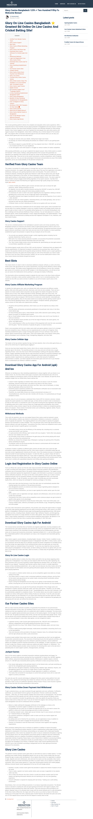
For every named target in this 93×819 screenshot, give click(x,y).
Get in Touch (81, 3)
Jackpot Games (14, 70)
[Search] (85, 10)
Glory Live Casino (14, 75)
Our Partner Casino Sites (16, 68)
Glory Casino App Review (17, 119)
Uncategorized (10, 799)
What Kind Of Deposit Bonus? (18, 110)
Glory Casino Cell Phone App (18, 49)
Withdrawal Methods (15, 56)
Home (56, 3)
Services (62, 3)
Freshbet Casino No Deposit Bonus (74, 42)
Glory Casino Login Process (17, 86)
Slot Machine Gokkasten (71, 35)
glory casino (12, 182)
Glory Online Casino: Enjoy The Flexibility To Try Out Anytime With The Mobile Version (18, 82)
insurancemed (15, 16)
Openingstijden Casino (70, 23)
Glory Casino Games (15, 108)
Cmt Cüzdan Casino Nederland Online (75, 29)
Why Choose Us (71, 3)
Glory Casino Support (16, 42)
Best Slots (12, 44)
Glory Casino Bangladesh (17, 96)
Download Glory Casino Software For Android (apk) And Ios (18, 53)
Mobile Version (14, 87)
